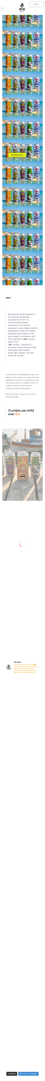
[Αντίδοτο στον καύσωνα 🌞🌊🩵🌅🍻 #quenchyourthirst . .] (22, 1021)
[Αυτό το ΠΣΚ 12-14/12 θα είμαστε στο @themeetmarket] (22, 823)
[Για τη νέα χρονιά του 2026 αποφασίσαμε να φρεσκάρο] (22, 804)
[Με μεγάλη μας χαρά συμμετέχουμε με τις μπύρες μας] (22, 863)
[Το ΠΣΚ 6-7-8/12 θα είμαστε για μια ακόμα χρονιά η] (22, 962)
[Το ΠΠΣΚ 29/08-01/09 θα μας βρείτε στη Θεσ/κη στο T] (22, 981)
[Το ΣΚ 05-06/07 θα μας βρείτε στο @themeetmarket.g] (22, 902)
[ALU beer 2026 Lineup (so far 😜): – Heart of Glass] (22, 685)
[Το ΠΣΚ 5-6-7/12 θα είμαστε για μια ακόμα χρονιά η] (22, 843)
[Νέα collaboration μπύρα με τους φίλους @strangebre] (22, 744)
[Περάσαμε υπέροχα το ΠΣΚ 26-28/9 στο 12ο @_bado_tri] (22, 883)
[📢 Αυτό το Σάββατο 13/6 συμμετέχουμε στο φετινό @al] (22, 725)
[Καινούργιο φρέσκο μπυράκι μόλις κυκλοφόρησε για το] (22, 705)
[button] (2, 9)
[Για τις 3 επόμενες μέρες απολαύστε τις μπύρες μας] (22, 1041)
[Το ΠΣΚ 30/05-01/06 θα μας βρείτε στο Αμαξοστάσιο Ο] (22, 922)
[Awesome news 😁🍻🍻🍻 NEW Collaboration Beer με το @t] (22, 1060)
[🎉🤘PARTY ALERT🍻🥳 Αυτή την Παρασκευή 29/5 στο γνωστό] (22, 764)
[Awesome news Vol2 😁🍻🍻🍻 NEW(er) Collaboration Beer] (22, 1001)
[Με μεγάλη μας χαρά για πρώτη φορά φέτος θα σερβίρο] (22, 784)
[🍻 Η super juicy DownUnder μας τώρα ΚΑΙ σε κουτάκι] (22, 942)
